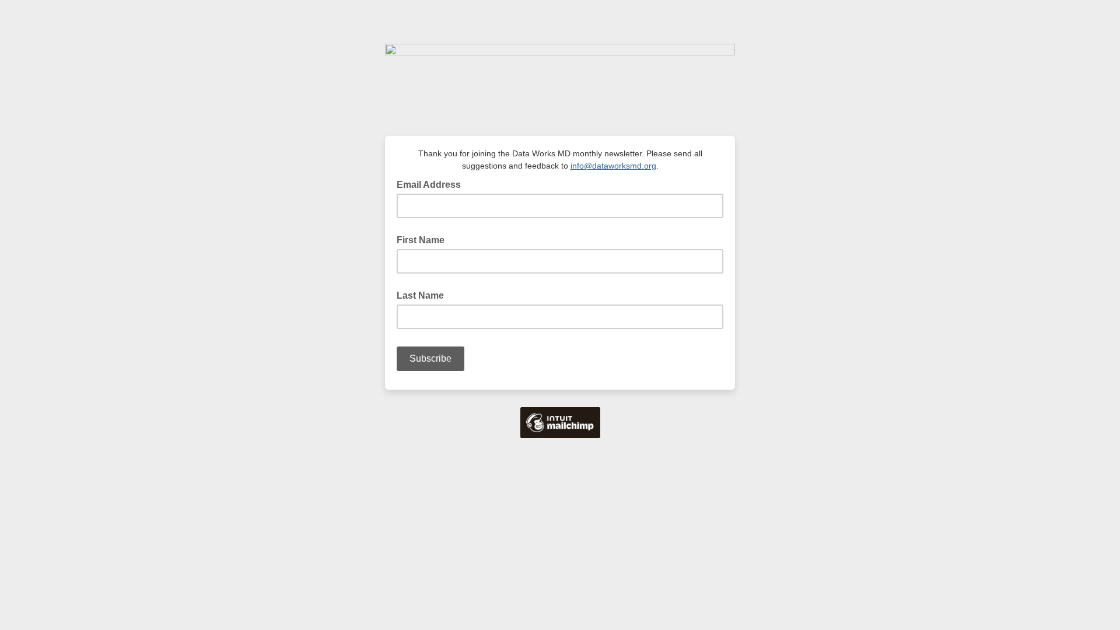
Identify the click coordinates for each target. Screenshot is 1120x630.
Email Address (432, 183)
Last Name (420, 295)
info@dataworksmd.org (613, 165)
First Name (420, 240)
